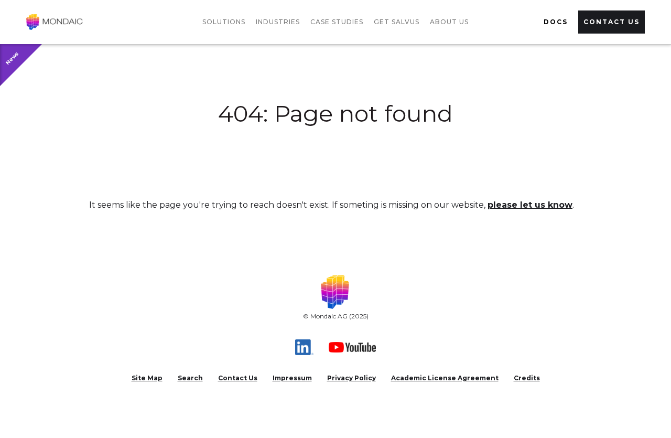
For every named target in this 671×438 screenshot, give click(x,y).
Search (190, 378)
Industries (278, 22)
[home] (54, 22)
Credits (527, 378)
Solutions (223, 22)
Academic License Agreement (445, 378)
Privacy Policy (351, 378)
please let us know (530, 205)
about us (449, 22)
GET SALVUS (396, 22)
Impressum (292, 378)
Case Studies (336, 22)
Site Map (147, 378)
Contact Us (237, 378)
